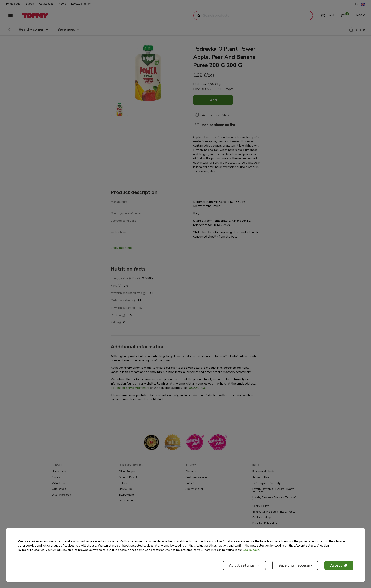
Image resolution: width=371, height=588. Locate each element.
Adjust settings (241, 565)
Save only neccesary (295, 565)
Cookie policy (251, 550)
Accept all (338, 565)
